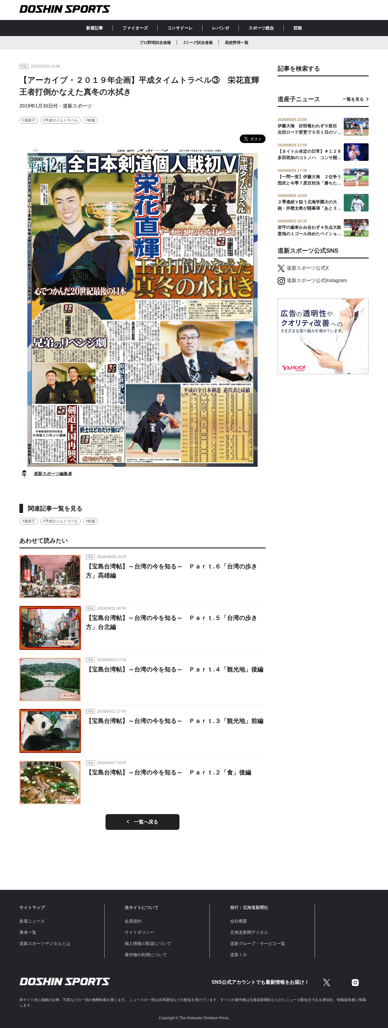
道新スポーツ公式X (308, 268)
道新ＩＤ (238, 954)
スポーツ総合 (261, 27)
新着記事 (94, 27)
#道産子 (28, 120)
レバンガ (220, 27)
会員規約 (133, 921)
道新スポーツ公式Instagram (317, 280)
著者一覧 (27, 932)
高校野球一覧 (237, 42)
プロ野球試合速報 (155, 42)
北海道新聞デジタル (249, 932)
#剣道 (90, 120)
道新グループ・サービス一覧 (257, 943)
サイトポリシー (139, 932)
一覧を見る (353, 99)
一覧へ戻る (146, 821)
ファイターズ (135, 27)
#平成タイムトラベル (60, 120)
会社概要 (238, 921)
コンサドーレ (180, 27)
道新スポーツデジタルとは (44, 943)
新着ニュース (32, 921)
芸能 (297, 27)
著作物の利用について (146, 954)
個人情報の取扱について (148, 943)
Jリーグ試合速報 (198, 42)
